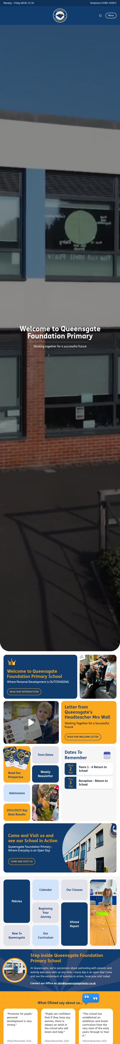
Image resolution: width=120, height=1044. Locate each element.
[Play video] (31, 722)
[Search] (100, 15)
